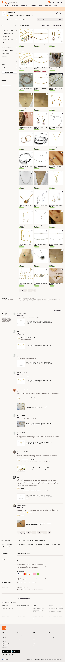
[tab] (9, 25)
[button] (56, 13)
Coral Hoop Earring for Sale (38, 611)
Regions (61, 659)
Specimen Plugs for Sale (38, 610)
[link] (20, 290)
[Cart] (61, 2)
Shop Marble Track (21, 616)
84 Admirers (4, 80)
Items (3, 19)
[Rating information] (8, 15)
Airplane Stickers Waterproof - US (55, 606)
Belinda (22, 337)
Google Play (16, 651)
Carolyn (18, 313)
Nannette (19, 505)
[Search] (49, 2)
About (15, 19)
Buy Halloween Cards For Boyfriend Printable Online (56, 609)
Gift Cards (56, 5)
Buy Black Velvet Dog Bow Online (55, 611)
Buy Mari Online (36, 606)
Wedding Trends (48, 5)
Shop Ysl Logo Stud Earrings (38, 608)
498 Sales (3, 77)
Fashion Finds (33, 5)
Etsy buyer (19, 389)
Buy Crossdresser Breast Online (55, 616)
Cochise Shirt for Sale (21, 606)
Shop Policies (23, 19)
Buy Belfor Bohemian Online (7, 606)
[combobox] (27, 2)
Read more (40, 303)
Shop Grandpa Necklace (6, 616)
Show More (32, 619)
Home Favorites (24, 5)
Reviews (9, 19)
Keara (18, 477)
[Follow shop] (60, 13)
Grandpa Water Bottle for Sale (7, 608)
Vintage (40, 5)
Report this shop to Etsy (6, 85)
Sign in (54, 2)
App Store (6, 651)
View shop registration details (24, 598)
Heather (18, 354)
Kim (18, 415)
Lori (18, 331)
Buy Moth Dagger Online (38, 616)
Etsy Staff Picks (14, 5)
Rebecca (19, 372)
